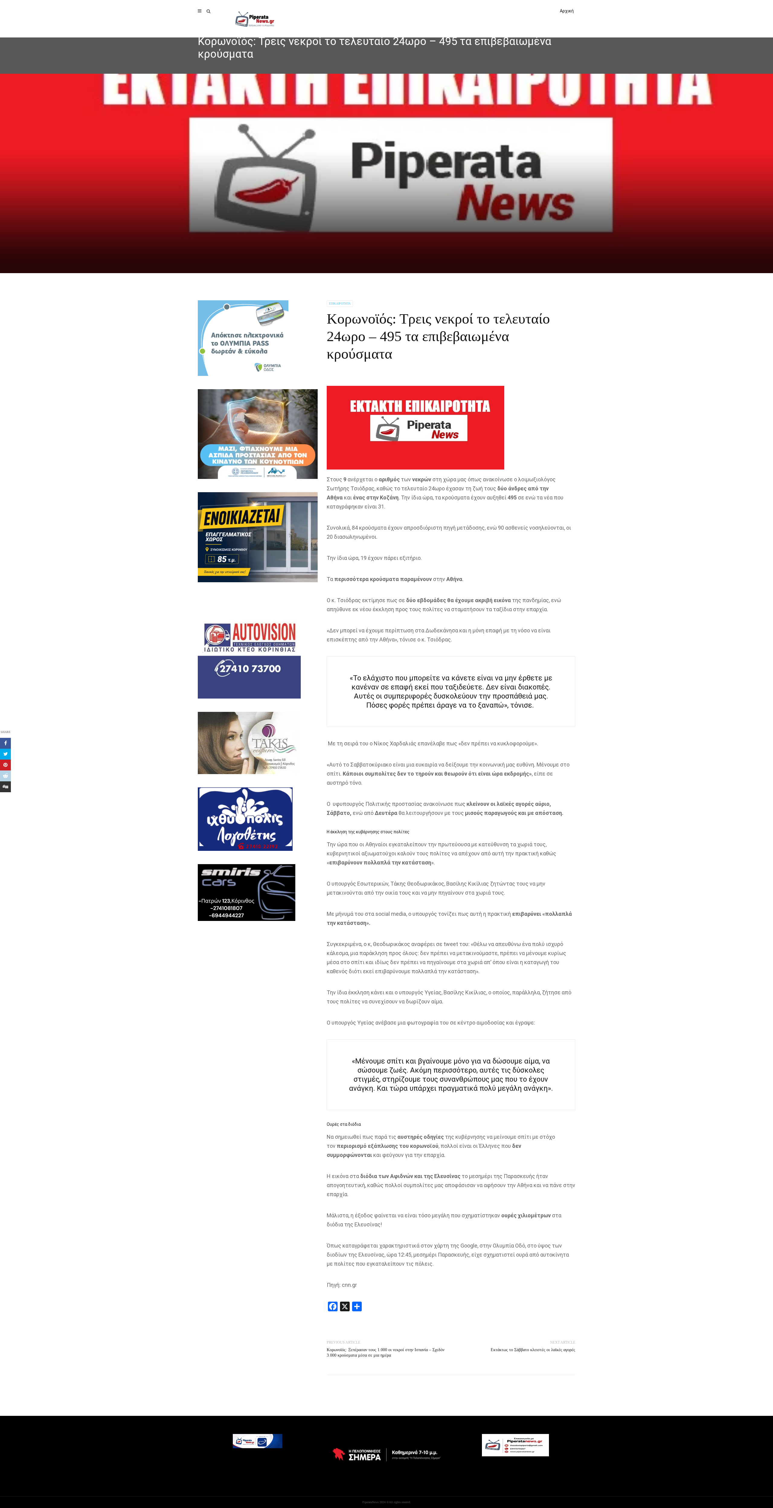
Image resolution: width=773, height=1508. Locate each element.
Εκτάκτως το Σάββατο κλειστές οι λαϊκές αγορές (533, 1350)
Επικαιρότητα (340, 303)
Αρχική (567, 10)
